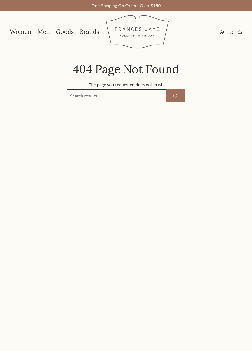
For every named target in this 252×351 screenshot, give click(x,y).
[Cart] (239, 31)
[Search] (175, 95)
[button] (20, 31)
